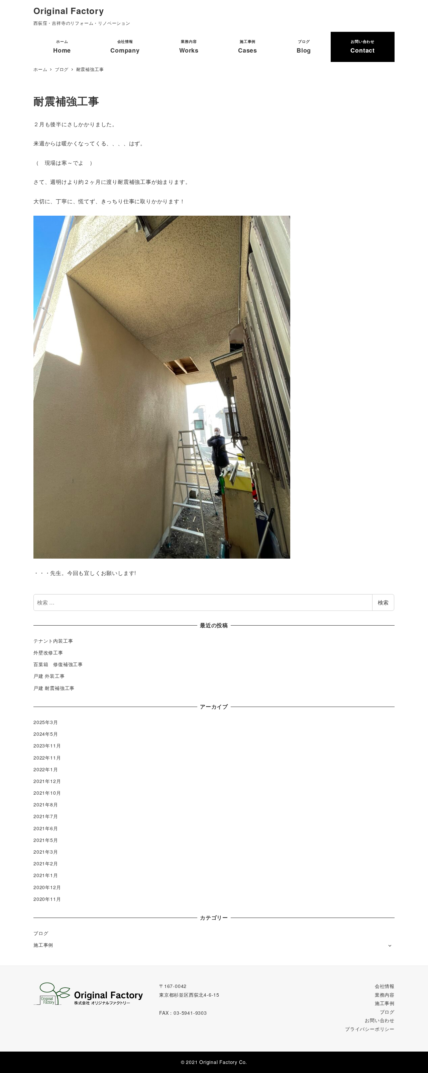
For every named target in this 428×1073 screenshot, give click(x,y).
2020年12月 (47, 887)
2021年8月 (45, 804)
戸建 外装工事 (49, 675)
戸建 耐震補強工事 (54, 688)
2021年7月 (45, 816)
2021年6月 (45, 828)
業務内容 (385, 994)
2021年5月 (45, 840)
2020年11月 (47, 899)
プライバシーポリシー (370, 1028)
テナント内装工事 (53, 640)
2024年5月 (45, 733)
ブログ (40, 933)
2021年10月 (47, 792)
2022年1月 (45, 769)
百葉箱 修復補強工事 (58, 664)
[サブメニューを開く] (390, 945)
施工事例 (43, 944)
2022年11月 (47, 757)
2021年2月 (45, 863)
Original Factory (68, 10)
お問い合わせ (380, 1020)
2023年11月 (47, 745)
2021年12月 (47, 781)
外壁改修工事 (48, 652)
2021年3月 (45, 851)
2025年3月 (45, 722)
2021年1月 (45, 875)
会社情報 (385, 986)
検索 (383, 602)
